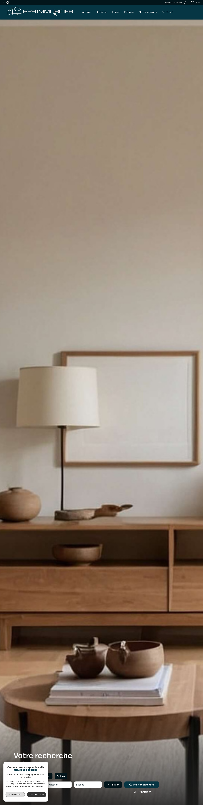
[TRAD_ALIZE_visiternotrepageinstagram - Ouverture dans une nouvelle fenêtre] (7, 2)
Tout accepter (36, 794)
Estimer (61, 776)
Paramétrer (15, 794)
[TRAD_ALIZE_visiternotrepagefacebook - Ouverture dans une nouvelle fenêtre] (3, 2)
